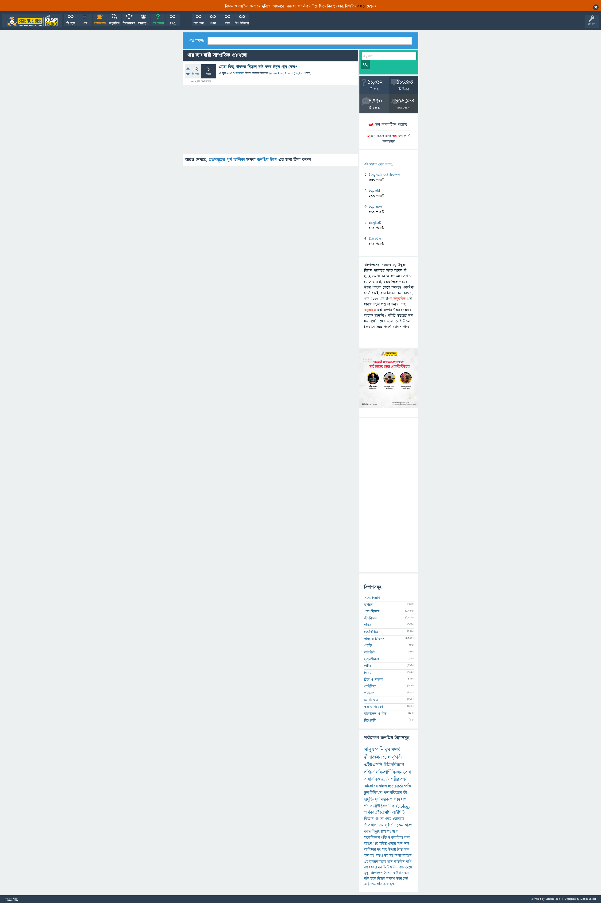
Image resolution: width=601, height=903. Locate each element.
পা (395, 861)
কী (405, 793)
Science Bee (553, 899)
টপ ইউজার (242, 23)
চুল (366, 793)
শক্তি (384, 838)
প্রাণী (376, 806)
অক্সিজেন (370, 884)
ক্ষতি (407, 786)
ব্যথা (406, 873)
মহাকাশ (386, 799)
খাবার (392, 844)
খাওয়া (379, 819)
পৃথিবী (396, 757)
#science (395, 786)
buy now (375, 206)
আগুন (368, 844)
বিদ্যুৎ (376, 832)
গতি (379, 884)
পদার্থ (396, 749)
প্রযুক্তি (368, 645)
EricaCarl (375, 238)
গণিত (367, 625)
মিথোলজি (370, 720)
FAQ (172, 23)
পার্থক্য (369, 813)
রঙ (366, 867)
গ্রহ (366, 861)
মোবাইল (380, 786)
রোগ (407, 772)
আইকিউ (369, 652)
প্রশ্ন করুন (158, 23)
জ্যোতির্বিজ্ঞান (372, 632)
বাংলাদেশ (376, 873)
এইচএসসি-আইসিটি (390, 813)
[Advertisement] (270, 121)
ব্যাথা (379, 856)
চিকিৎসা (376, 793)
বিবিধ (367, 672)
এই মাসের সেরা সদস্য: (378, 164)
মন (380, 867)
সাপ (394, 832)
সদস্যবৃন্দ (143, 23)
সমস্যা (373, 867)
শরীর (395, 779)
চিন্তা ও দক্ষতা (373, 679)
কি (384, 867)
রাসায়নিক (372, 779)
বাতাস (407, 856)
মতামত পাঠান (11, 899)
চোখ (386, 757)
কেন (400, 825)
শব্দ (406, 844)
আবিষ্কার (370, 850)
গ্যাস (390, 861)
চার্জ (405, 878)
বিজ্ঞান (369, 819)
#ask (385, 779)
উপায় (392, 850)
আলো (368, 786)
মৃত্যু (366, 873)
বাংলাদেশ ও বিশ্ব (375, 713)
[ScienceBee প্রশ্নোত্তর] (32, 20)
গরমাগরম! (100, 23)
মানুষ (369, 750)
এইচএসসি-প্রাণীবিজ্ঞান (383, 772)
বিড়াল (381, 878)
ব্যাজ (227, 23)
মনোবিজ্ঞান (371, 700)
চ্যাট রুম (199, 23)
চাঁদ (393, 825)
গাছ (375, 844)
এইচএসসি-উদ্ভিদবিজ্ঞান (384, 764)
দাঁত (366, 878)
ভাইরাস (398, 873)
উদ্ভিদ (401, 861)
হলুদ (373, 878)
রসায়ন (373, 861)
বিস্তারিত (392, 867)
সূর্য (377, 799)
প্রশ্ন (85, 23)
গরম (388, 819)
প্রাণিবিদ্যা (238, 73)
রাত (383, 832)
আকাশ (390, 878)
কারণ (408, 825)
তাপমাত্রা (395, 856)
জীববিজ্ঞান (370, 618)
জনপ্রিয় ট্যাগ (267, 160)
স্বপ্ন (372, 856)
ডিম (381, 825)
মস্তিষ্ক (383, 844)
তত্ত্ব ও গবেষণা (374, 706)
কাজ (367, 832)
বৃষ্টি (387, 825)
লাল (407, 838)
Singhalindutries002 (384, 174)
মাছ (384, 850)
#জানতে (398, 819)
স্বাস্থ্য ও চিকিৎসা (374, 638)
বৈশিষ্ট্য (388, 873)
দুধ (379, 850)
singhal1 (375, 222)
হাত (406, 850)
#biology (403, 806)
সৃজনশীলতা (371, 659)
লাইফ (368, 666)
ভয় (386, 856)
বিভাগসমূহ (129, 23)
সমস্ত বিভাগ (372, 598)
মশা (367, 856)
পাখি (409, 861)
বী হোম (70, 23)
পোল (213, 23)
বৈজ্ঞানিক (388, 806)
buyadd (374, 190)
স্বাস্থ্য (396, 799)
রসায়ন (368, 604)
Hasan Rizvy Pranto (281, 73)
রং (389, 832)
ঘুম (387, 749)
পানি (379, 749)
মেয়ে (408, 867)
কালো (382, 861)
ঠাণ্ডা (400, 850)
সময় (399, 878)
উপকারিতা (395, 838)
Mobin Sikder (588, 899)
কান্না (386, 884)
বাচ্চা (401, 867)
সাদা (400, 844)
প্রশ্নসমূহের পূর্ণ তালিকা (228, 160)
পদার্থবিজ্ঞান (371, 611)
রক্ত (403, 779)
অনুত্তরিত (114, 23)
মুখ (392, 884)
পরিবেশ (369, 693)
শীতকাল (370, 825)
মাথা (404, 799)
